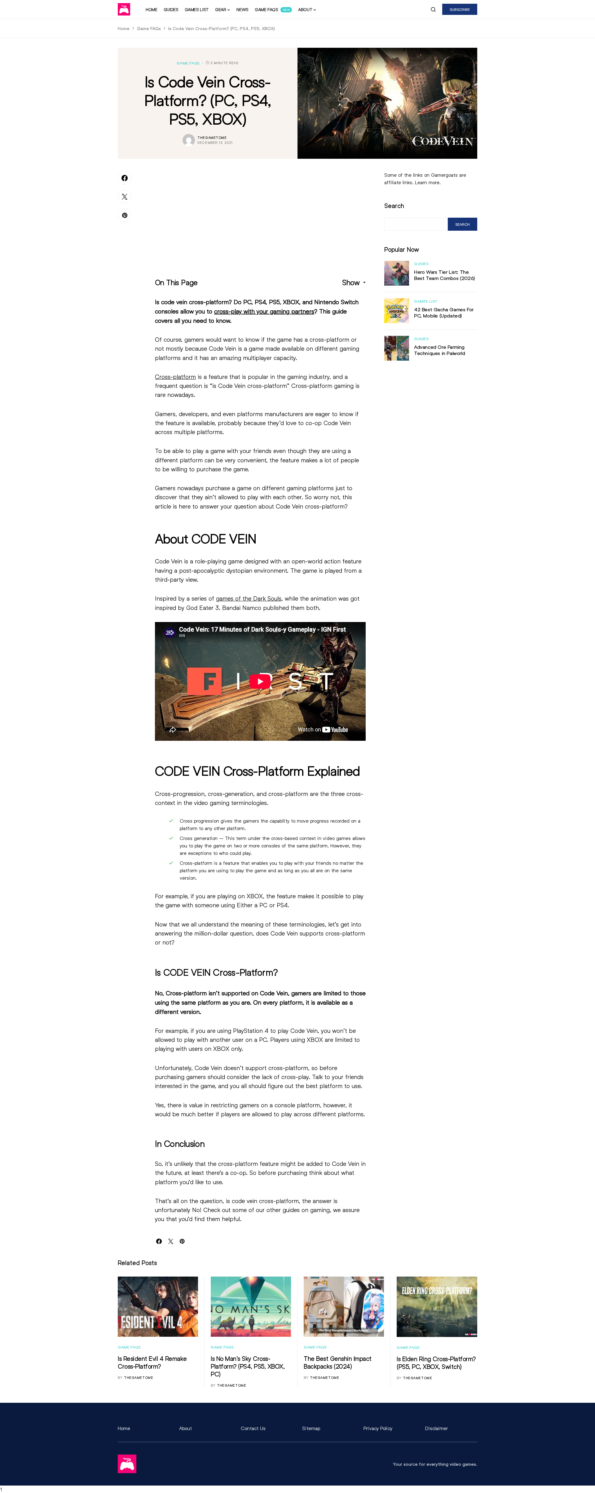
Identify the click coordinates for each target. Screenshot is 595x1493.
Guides (421, 263)
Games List (426, 301)
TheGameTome (212, 138)
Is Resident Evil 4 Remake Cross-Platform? (152, 1362)
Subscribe (460, 9)
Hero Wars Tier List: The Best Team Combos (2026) (444, 275)
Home (124, 28)
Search (394, 205)
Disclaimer (436, 1428)
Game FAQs (149, 28)
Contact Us (253, 1428)
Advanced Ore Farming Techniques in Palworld (439, 350)
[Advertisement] (260, 214)
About (185, 1428)
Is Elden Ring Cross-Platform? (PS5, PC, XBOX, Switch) (436, 1362)
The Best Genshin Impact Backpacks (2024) (338, 1362)
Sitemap (311, 1428)
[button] (433, 9)
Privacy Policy (378, 1428)
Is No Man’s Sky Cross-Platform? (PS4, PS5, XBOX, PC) (247, 1366)
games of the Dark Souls (248, 598)
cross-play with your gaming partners (264, 311)
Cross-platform (175, 376)
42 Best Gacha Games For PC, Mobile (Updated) (444, 312)
